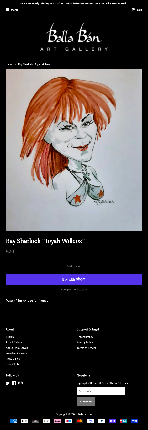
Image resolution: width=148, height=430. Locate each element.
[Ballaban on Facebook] (14, 384)
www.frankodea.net (17, 353)
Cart (139, 10)
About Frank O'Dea (17, 348)
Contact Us (12, 364)
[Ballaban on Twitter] (8, 384)
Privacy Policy (85, 342)
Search (10, 337)
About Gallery (14, 342)
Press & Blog (13, 358)
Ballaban (83, 414)
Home (9, 64)
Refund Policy (85, 337)
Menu (14, 10)
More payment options (74, 289)
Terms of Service (86, 348)
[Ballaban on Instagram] (20, 384)
